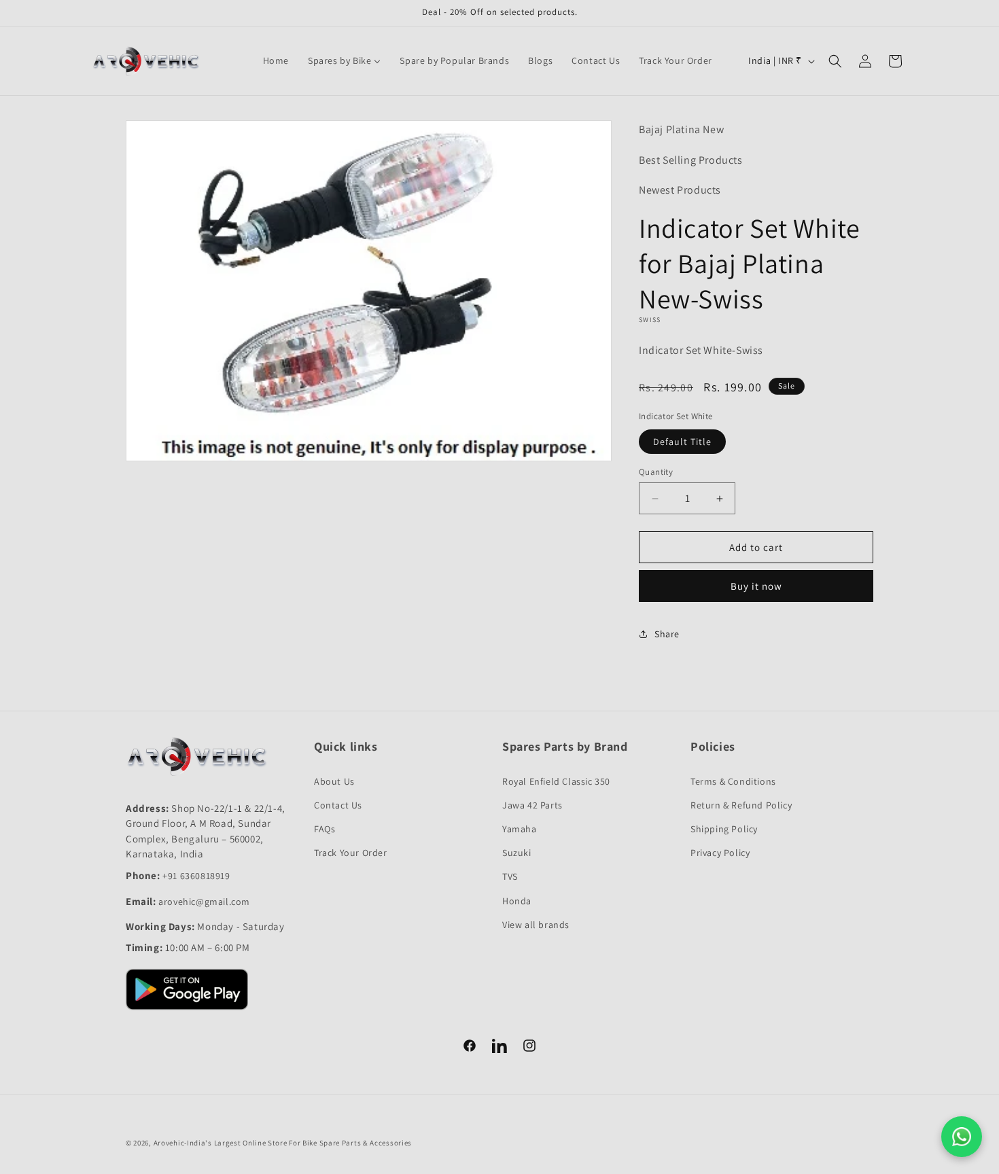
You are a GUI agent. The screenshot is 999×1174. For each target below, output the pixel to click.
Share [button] (667, 634)
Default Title (682, 441)
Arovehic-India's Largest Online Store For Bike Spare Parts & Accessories (283, 1143)
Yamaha (519, 829)
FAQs (324, 829)
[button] (835, 61)
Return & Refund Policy (741, 805)
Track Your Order (350, 853)
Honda (516, 901)
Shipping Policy (724, 829)
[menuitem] (275, 60)
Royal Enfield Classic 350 (556, 781)
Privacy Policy (720, 853)
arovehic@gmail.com (204, 901)
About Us (334, 781)
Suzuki (516, 853)
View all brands (535, 925)
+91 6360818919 (196, 876)
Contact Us (338, 805)
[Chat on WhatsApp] (961, 1136)
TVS (510, 876)
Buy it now (756, 586)
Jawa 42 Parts (532, 805)
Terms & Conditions (733, 781)
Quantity (656, 472)
